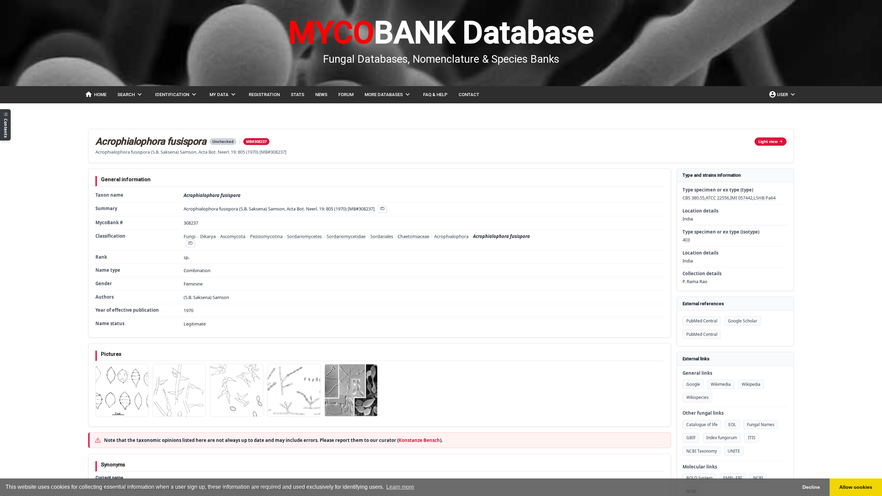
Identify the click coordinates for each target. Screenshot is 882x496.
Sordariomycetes (304, 236)
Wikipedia (751, 384)
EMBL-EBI (732, 478)
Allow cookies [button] (855, 487)
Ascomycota (232, 236)
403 (686, 240)
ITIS (752, 438)
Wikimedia (721, 384)
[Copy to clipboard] (382, 209)
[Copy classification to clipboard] (190, 243)
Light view (768, 141)
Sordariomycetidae (346, 236)
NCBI (758, 478)
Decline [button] (811, 487)
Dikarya (208, 236)
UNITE (734, 451)
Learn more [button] (400, 487)
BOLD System (699, 478)
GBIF (691, 438)
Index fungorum (721, 438)
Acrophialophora (451, 236)
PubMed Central (701, 321)
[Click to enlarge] (121, 390)
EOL (732, 424)
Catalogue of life (702, 424)
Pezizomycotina (266, 236)
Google (693, 384)
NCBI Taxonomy (701, 451)
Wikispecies (697, 397)
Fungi (189, 236)
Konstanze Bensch (419, 440)
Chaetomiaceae (413, 236)
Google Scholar (742, 321)
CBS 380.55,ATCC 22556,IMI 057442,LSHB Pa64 (729, 198)
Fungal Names (761, 424)
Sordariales (381, 236)
